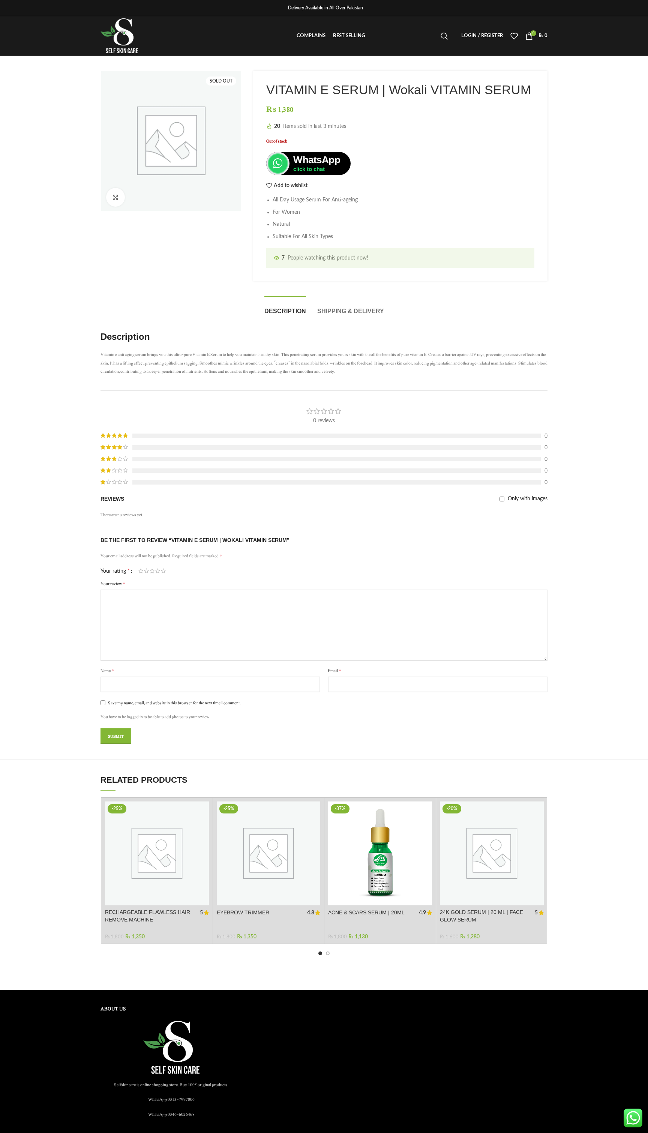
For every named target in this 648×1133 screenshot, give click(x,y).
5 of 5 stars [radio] (163, 570)
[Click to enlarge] (115, 197)
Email (334, 670)
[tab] (285, 307)
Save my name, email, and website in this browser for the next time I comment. (174, 703)
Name (107, 670)
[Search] (444, 36)
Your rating (115, 571)
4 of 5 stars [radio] (157, 570)
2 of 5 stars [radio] (146, 570)
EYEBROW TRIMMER (243, 912)
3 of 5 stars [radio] (152, 570)
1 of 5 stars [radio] (141, 570)
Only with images (528, 498)
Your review (112, 583)
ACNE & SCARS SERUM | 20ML (366, 912)
